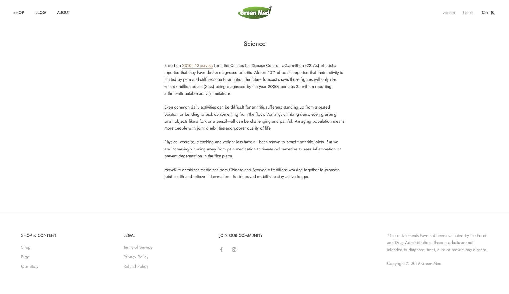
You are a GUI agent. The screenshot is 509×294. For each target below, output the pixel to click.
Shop (25, 247)
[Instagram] (234, 249)
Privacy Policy (136, 257)
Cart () (489, 12)
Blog (25, 257)
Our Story (29, 266)
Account (449, 12)
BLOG (40, 12)
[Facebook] (221, 249)
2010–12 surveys (197, 66)
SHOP (18, 12)
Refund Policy (136, 266)
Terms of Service (138, 247)
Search (468, 12)
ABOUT (63, 12)
